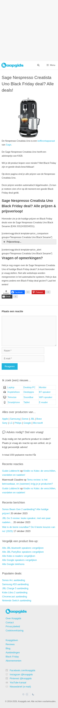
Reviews (10, 644)
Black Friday (12, 656)
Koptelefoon (14, 392)
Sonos (25, 418)
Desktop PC (29, 387)
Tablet (27, 402)
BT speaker (45, 392)
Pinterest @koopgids (21, 678)
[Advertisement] (29, 30)
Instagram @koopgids (21, 674)
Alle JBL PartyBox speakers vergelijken (23, 552)
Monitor (42, 387)
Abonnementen (13, 660)
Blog (8, 648)
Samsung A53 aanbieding (15, 584)
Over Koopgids (13, 618)
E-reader (43, 402)
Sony (4, 423)
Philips (18, 423)
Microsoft (38, 423)
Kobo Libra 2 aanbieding (14, 592)
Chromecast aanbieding (14, 596)
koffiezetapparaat (46, 141)
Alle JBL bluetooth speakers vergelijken (23, 548)
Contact (10, 622)
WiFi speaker (45, 397)
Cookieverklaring (14, 630)
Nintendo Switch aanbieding (16, 600)
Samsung (15, 418)
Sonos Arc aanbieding (13, 580)
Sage (8, 144)
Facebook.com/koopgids (22, 670)
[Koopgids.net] (12, 65)
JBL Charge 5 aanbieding (15, 588)
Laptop (10, 387)
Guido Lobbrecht (10, 471)
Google (27, 423)
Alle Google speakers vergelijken (19, 560)
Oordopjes (29, 392)
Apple (5, 418)
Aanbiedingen (13, 652)
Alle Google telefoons (13, 564)
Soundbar (28, 397)
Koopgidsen (12, 640)
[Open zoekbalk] (38, 65)
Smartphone (14, 402)
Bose (39, 418)
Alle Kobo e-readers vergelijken (18, 556)
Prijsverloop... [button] (14, 242)
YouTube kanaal (18, 682)
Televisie (12, 397)
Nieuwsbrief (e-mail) (20, 686)
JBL (32, 418)
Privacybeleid (13, 626)
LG (11, 423)
